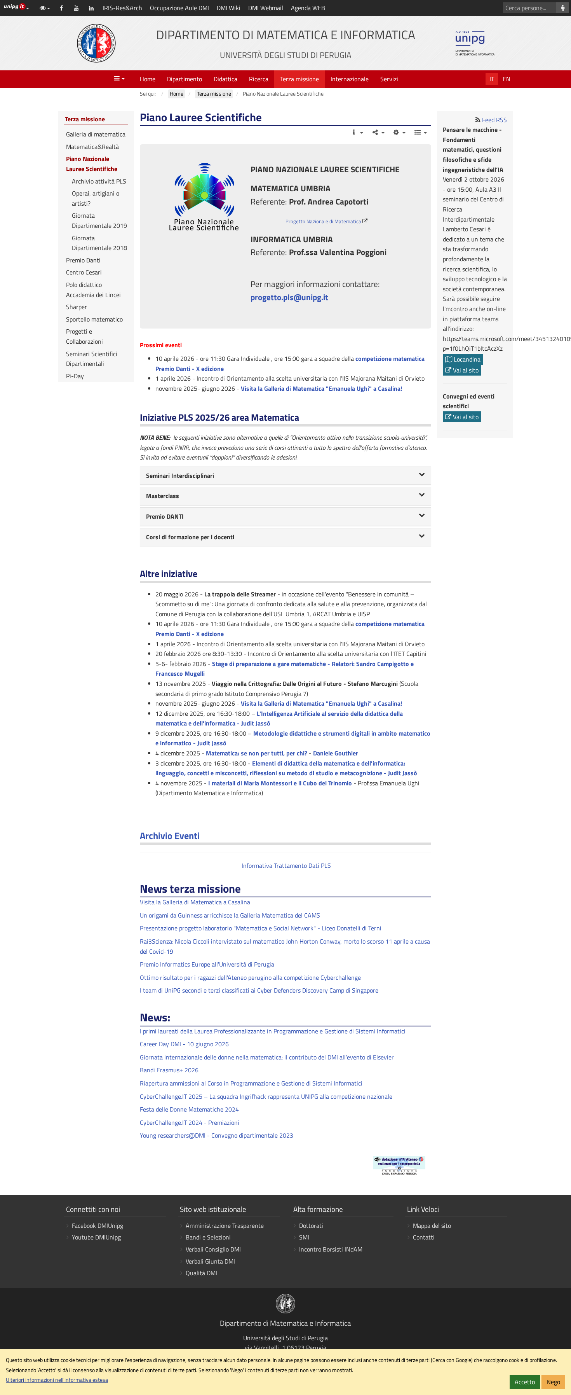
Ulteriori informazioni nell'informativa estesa (57, 1380)
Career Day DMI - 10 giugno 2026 (184, 1044)
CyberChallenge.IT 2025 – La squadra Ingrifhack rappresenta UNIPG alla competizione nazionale (266, 1096)
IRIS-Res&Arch (122, 7)
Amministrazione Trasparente (225, 1225)
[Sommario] (420, 132)
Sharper (76, 306)
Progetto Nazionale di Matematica (323, 221)
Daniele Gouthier (335, 753)
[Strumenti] (399, 132)
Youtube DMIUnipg (96, 1237)
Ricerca (258, 79)
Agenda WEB (308, 7)
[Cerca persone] (562, 7)
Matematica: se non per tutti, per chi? (256, 753)
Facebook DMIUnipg (97, 1225)
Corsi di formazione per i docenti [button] (190, 537)
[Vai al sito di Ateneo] (96, 43)
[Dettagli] (356, 132)
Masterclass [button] (162, 495)
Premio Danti (83, 260)
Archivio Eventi (170, 836)
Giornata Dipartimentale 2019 (99, 220)
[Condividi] (377, 132)
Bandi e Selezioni (208, 1237)
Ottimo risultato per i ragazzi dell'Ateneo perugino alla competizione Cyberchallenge (250, 977)
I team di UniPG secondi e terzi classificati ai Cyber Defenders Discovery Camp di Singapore (259, 990)
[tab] (285, 476)
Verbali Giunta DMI (210, 1261)
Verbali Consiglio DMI (213, 1249)
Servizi (389, 79)
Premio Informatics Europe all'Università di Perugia (207, 964)
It (491, 79)
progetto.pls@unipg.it (289, 297)
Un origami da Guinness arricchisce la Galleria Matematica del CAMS (230, 915)
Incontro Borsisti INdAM (330, 1249)
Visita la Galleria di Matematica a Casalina (195, 902)
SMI (304, 1237)
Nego (553, 1381)
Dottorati (311, 1225)
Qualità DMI (201, 1273)
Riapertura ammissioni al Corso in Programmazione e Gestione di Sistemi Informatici (251, 1083)
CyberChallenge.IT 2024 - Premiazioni (189, 1122)
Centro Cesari (84, 272)
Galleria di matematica (95, 134)
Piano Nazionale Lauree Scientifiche (91, 163)
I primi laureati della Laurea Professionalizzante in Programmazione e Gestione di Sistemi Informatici (273, 1031)
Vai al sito (465, 370)
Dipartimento (184, 79)
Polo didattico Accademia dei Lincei (93, 289)
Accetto (525, 1381)
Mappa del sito (432, 1225)
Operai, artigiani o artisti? (95, 198)
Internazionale (350, 79)
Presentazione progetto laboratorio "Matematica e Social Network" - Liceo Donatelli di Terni (260, 928)
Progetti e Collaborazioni (84, 336)
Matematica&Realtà (92, 146)
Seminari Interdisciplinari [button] (180, 475)
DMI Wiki (228, 7)
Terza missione (299, 79)
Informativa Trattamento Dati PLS (285, 865)
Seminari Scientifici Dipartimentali (91, 359)
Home (147, 79)
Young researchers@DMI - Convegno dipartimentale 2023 (216, 1135)
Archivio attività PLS (99, 181)
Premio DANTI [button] (165, 516)
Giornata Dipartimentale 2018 (99, 243)
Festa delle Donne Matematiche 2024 (189, 1109)
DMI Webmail (265, 7)
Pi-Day (75, 376)
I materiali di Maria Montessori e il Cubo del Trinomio (280, 783)
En (506, 79)
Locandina (466, 359)
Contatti (424, 1237)
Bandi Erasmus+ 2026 (169, 1070)
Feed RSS (494, 119)
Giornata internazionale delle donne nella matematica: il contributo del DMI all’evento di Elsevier (267, 1057)
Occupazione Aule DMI (179, 7)
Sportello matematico (94, 319)
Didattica (225, 79)
